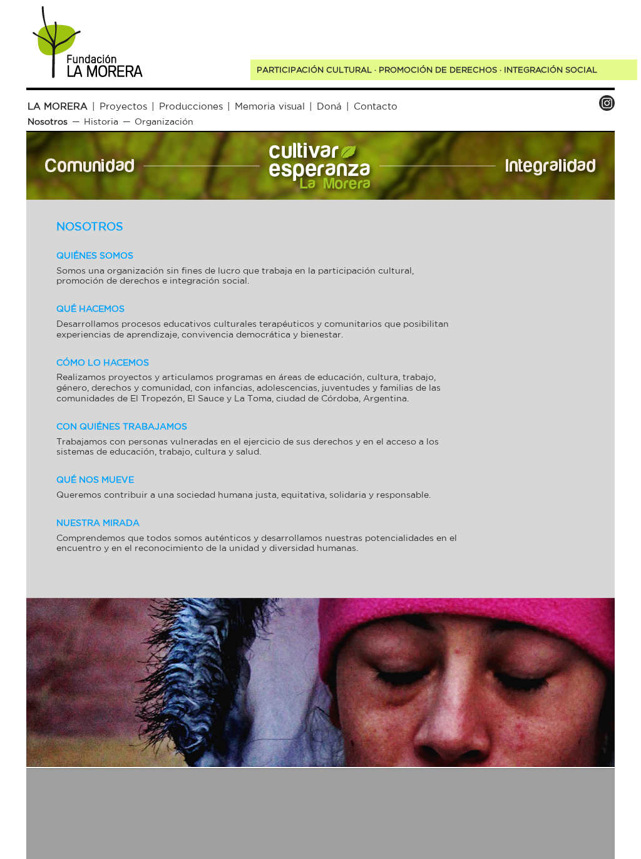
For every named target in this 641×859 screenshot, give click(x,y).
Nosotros (48, 121)
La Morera (58, 106)
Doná (329, 106)
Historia (101, 121)
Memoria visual (270, 106)
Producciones (191, 106)
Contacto (375, 106)
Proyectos (123, 106)
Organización (164, 121)
